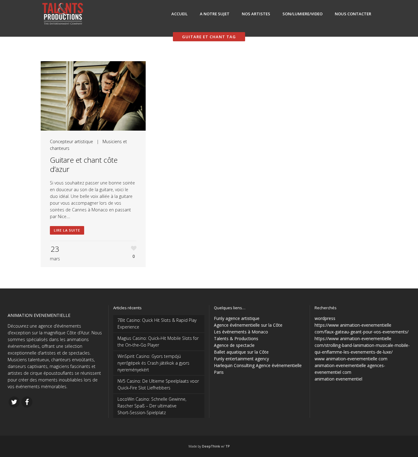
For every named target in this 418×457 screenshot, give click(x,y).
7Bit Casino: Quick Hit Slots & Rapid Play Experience (157, 323)
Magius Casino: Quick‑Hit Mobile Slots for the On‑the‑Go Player (158, 341)
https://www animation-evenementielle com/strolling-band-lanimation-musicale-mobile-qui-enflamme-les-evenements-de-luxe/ (362, 345)
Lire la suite (67, 230)
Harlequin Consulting (234, 365)
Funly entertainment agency (241, 359)
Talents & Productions (236, 338)
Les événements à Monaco (241, 332)
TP (228, 446)
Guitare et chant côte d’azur (84, 164)
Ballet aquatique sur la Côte (241, 352)
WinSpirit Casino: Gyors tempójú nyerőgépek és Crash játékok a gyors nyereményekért (153, 363)
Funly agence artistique (236, 318)
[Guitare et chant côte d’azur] (93, 96)
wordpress (325, 318)
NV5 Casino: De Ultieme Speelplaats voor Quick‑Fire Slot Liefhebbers (158, 384)
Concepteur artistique (71, 141)
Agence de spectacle (234, 345)
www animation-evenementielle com (351, 359)
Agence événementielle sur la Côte (248, 325)
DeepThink (211, 446)
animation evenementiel (338, 379)
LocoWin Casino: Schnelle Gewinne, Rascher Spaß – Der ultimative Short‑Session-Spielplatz (152, 405)
